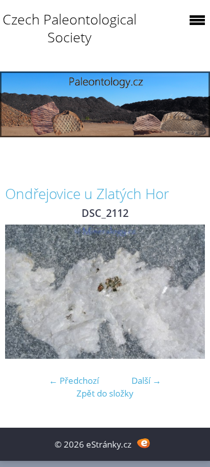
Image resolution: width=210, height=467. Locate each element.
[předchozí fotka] (21, 291)
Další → (146, 380)
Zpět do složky (105, 393)
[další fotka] (188, 291)
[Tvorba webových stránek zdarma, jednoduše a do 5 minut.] (143, 443)
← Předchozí (74, 380)
